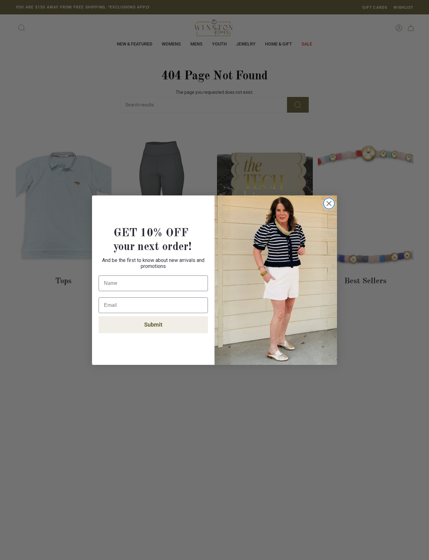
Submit (153, 324)
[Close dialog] (328, 203)
